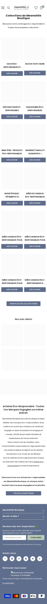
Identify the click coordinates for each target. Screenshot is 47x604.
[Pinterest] (18, 558)
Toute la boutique (23, 493)
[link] (12, 335)
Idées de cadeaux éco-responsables (35, 195)
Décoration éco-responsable (12, 109)
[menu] (2, 7)
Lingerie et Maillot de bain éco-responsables (35, 152)
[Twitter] (39, 558)
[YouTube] (32, 558)
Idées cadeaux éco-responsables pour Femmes (12, 238)
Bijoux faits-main (35, 64)
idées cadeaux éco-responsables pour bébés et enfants (12, 282)
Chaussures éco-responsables (35, 109)
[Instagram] (12, 558)
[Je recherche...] (8, 7)
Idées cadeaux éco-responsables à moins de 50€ (35, 282)
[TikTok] (25, 558)
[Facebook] (5, 558)
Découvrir (12, 73)
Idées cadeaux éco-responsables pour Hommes (35, 238)
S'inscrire (36, 537)
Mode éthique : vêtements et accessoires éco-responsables (12, 195)
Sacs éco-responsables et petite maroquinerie (12, 66)
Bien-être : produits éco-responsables (12, 152)
